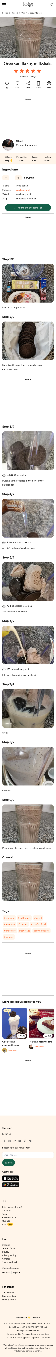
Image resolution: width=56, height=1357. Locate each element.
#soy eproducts (41, 930)
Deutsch (6, 1272)
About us (6, 1210)
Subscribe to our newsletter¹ (16, 1147)
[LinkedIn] (30, 1141)
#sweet (38, 918)
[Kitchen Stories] (28, 4)
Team (4, 1214)
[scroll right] (53, 1022)
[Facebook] (4, 1141)
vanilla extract (23, 190)
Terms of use (8, 1248)
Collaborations (9, 1217)
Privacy (5, 1251)
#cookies (23, 924)
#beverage (24, 930)
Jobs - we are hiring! (12, 1207)
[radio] (16, 71)
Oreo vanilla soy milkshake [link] (31, 13)
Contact (6, 1258)
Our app (6, 1220)
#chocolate (10, 930)
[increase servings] (18, 177)
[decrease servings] (5, 177)
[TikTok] (15, 1141)
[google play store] (28, 1185)
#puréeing (9, 918)
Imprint (6, 1245)
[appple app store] (28, 1178)
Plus (7, 1224)
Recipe (5, 13)
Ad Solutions (8, 1292)
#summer (9, 937)
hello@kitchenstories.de (28, 1330)
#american (9, 924)
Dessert (15, 13)
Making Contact (9, 1299)
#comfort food (38, 924)
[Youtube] (20, 1141)
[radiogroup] (28, 71)
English (16, 1272)
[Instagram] (9, 1141)
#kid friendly (24, 918)
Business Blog (9, 1296)
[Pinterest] (25, 1141)
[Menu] (4, 4)
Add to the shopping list (30, 207)
